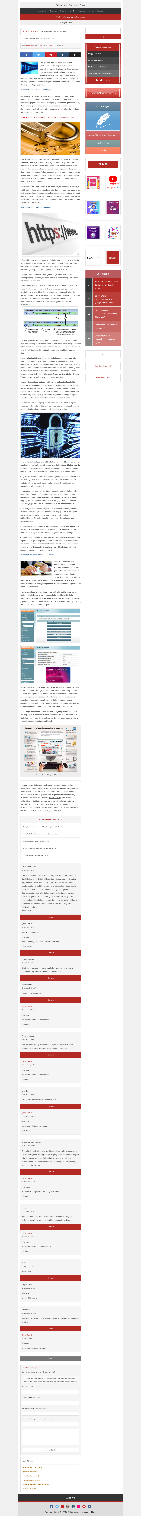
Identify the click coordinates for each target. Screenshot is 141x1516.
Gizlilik (72, 11)
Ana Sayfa (42, 11)
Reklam (91, 11)
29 (62, 45)
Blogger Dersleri (94, 54)
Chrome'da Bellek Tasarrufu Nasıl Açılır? (36, 841)
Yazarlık (81, 11)
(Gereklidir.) (34, 1387)
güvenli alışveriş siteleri (30, 1472)
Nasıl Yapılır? (35, 31)
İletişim (100, 11)
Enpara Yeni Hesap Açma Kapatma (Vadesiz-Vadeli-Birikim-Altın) (53, 117)
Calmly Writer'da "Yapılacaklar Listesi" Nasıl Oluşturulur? (41, 834)
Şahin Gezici (30, 45)
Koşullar (63, 11)
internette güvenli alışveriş (31, 1480)
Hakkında (53, 11)
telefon (60, 109)
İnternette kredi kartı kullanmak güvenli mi (37, 1484)
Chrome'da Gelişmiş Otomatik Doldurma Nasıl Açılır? (40, 848)
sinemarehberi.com (103, 378)
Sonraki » (51, 1358)
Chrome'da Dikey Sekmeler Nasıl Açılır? (36, 855)
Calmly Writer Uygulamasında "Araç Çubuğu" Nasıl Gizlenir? (42, 827)
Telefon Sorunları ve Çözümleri (100, 73)
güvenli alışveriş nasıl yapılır (32, 1467)
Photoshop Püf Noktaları (97, 67)
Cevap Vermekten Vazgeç (30, 1368)
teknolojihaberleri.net (103, 366)
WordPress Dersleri (96, 60)
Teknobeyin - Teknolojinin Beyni (70, 5)
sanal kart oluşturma (30, 1489)
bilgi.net (103, 354)
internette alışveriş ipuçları (31, 1476)
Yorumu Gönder (51, 1450)
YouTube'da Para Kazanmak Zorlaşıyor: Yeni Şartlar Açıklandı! (106, 284)
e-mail (62, 392)
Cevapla (51, 917)
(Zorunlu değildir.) (34, 1408)
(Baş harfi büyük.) (38, 1419)
